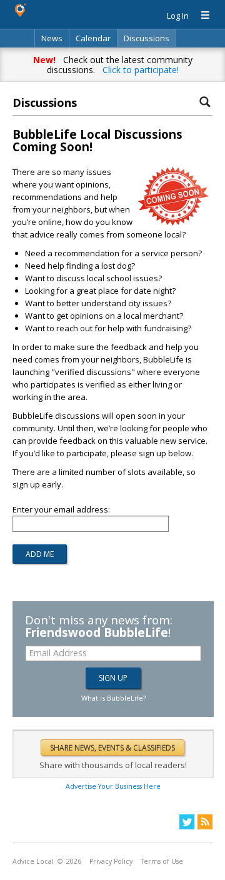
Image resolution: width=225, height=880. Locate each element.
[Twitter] (186, 821)
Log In (178, 15)
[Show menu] (200, 15)
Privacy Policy (110, 861)
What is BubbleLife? (113, 697)
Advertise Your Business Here (113, 786)
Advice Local (33, 861)
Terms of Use (162, 861)
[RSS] (205, 821)
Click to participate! (140, 70)
